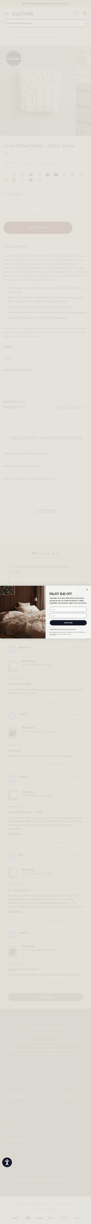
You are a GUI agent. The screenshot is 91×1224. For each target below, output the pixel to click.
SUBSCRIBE (68, 623)
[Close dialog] (87, 589)
